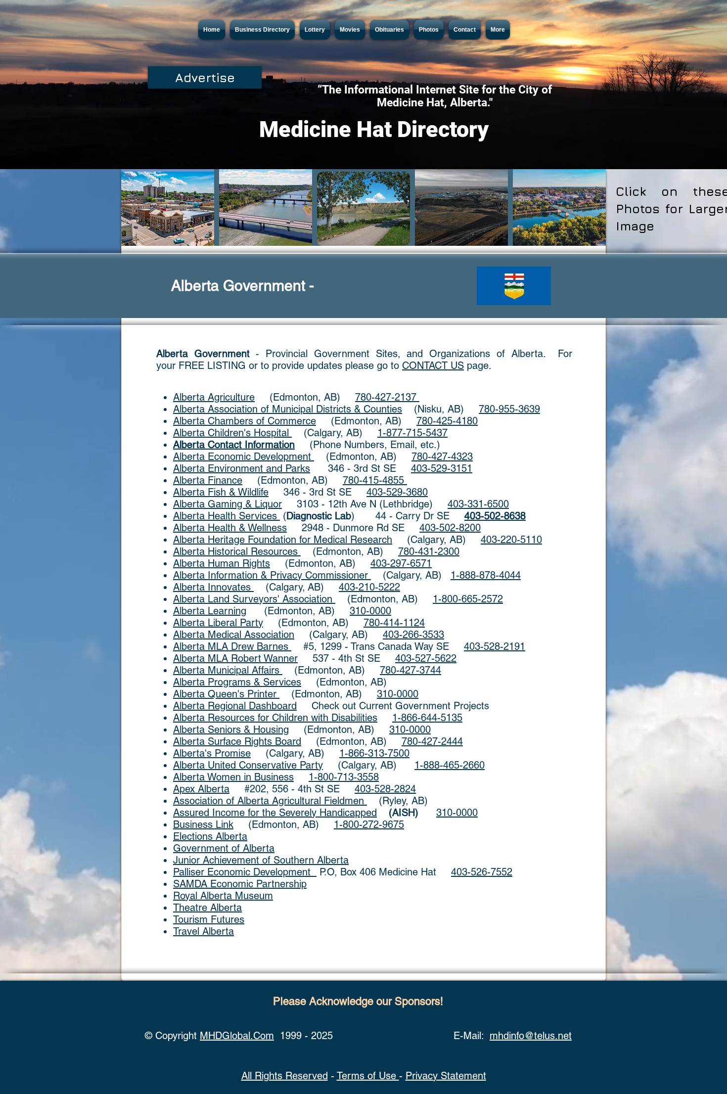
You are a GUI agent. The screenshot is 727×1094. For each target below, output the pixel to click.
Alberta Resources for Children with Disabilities (275, 718)
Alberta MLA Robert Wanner (235, 658)
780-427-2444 (432, 741)
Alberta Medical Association (233, 634)
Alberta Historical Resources (237, 551)
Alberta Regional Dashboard (235, 706)
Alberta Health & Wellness (230, 528)
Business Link (203, 824)
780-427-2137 (387, 397)
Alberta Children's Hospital (232, 433)
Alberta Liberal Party (218, 623)
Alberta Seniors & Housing (231, 729)
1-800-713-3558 (344, 777)
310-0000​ (410, 729)
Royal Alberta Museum (223, 896)
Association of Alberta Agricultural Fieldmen (270, 801)
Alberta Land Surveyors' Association (254, 599)
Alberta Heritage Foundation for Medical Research (282, 540)
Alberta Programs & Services (237, 682)
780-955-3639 (509, 409)
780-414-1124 (394, 623)
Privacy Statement (446, 1076)
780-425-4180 (447, 421)
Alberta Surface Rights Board (237, 741)
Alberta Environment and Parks (241, 468)
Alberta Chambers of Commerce (244, 421)
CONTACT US (433, 365)
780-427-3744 (410, 670)
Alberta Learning (209, 611)
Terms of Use (368, 1076)
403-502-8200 (450, 528)
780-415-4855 (375, 480)
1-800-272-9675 (369, 824)
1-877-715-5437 (412, 433)
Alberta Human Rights (221, 563)
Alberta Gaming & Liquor (227, 504)
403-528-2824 (385, 789)
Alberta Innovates (213, 587)
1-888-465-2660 (449, 765)
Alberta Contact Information (234, 445)
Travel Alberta (203, 931)
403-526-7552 (481, 872)
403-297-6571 (401, 563)
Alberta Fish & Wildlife (221, 492)
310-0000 (370, 611)
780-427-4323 (442, 456)
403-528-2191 (494, 646)
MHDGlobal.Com (237, 1036)
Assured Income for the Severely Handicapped (275, 813)
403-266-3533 (413, 634)
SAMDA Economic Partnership (240, 884)
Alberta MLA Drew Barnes (232, 646)
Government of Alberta (223, 848)
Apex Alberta (201, 789)
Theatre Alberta (207, 907)
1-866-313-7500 (374, 753)
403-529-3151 (441, 468)
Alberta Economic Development (243, 456)
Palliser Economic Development (245, 872)
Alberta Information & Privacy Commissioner (272, 575)
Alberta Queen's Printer (226, 694)
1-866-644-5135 (427, 718)
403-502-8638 (495, 516)
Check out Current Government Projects (393, 706)
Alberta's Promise (212, 753)
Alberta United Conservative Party (248, 765)
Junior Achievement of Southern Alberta (261, 860)
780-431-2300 (428, 551)
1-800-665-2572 (468, 599)
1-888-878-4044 (486, 575)
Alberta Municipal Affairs (227, 670)
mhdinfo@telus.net (531, 1036)
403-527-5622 (425, 658)
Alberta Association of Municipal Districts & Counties (287, 409)
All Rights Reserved (284, 1076)
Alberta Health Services (226, 516)
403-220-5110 (511, 540)
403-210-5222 (369, 587)
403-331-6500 (478, 504)
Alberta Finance (207, 480)
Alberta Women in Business (233, 777)
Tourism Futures (208, 919)
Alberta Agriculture (214, 397)
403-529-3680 (397, 492)
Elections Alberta (210, 836)
